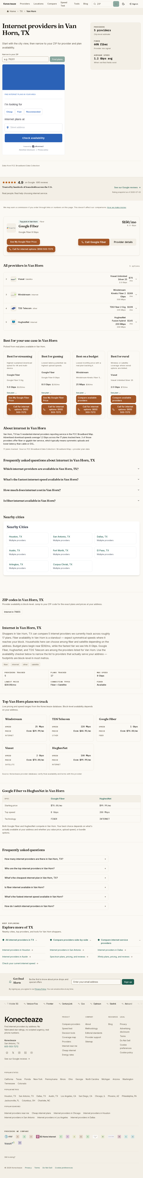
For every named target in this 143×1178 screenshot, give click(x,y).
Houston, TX (10, 1096)
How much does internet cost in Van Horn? (32, 490)
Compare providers (71, 1024)
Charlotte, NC (44, 1100)
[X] (13, 1052)
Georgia (79, 1079)
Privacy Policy (40, 989)
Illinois (63, 1079)
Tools (76, 3)
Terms (123, 1036)
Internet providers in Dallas (83, 1117)
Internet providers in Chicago (67, 1113)
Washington (127, 1079)
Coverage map (69, 1037)
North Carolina (92, 1079)
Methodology (91, 1028)
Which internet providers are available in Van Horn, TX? (40, 469)
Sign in (135, 4)
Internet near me (69, 1046)
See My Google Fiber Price (23, 242)
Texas (19, 1079)
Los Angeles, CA (68, 1096)
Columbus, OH (28, 1100)
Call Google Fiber (95, 242)
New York (38, 1079)
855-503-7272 (11, 1046)
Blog (85, 3)
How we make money (116, 207)
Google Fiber (58, 798)
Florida (27, 1079)
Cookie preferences (64, 1168)
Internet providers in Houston (96, 1113)
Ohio (70, 1079)
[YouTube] (31, 1052)
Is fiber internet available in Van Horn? (29, 500)
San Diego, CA (85, 1096)
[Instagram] (19, 1052)
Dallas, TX (41, 1096)
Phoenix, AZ (113, 1096)
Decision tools (68, 1033)
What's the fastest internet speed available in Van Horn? (40, 479)
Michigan (106, 1079)
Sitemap (89, 1041)
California (8, 1079)
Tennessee (9, 1083)
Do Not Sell (125, 1040)
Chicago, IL (100, 1096)
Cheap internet (69, 1050)
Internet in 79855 (12, 612)
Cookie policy (126, 1052)
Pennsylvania (51, 1079)
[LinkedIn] (25, 1052)
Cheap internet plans (41, 1113)
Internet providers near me (16, 1113)
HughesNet (105, 798)
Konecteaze (9, 3)
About (88, 1024)
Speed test (67, 1028)
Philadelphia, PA (129, 1096)
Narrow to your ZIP (10, 54)
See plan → (12, 393)
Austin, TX (53, 1096)
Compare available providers (87, 399)
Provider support (93, 1037)
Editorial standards (93, 1033)
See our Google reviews (126, 187)
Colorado (22, 1083)
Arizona (116, 1079)
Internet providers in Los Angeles (52, 1117)
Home (13, 11)
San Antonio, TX (26, 1096)
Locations (38, 3)
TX (21, 11)
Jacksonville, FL (11, 1100)
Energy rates (68, 1055)
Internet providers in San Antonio (19, 1117)
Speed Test (64, 4)
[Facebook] (6, 1052)
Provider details (123, 242)
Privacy (123, 1024)
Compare (52, 3)
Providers (25, 3)
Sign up (128, 982)
